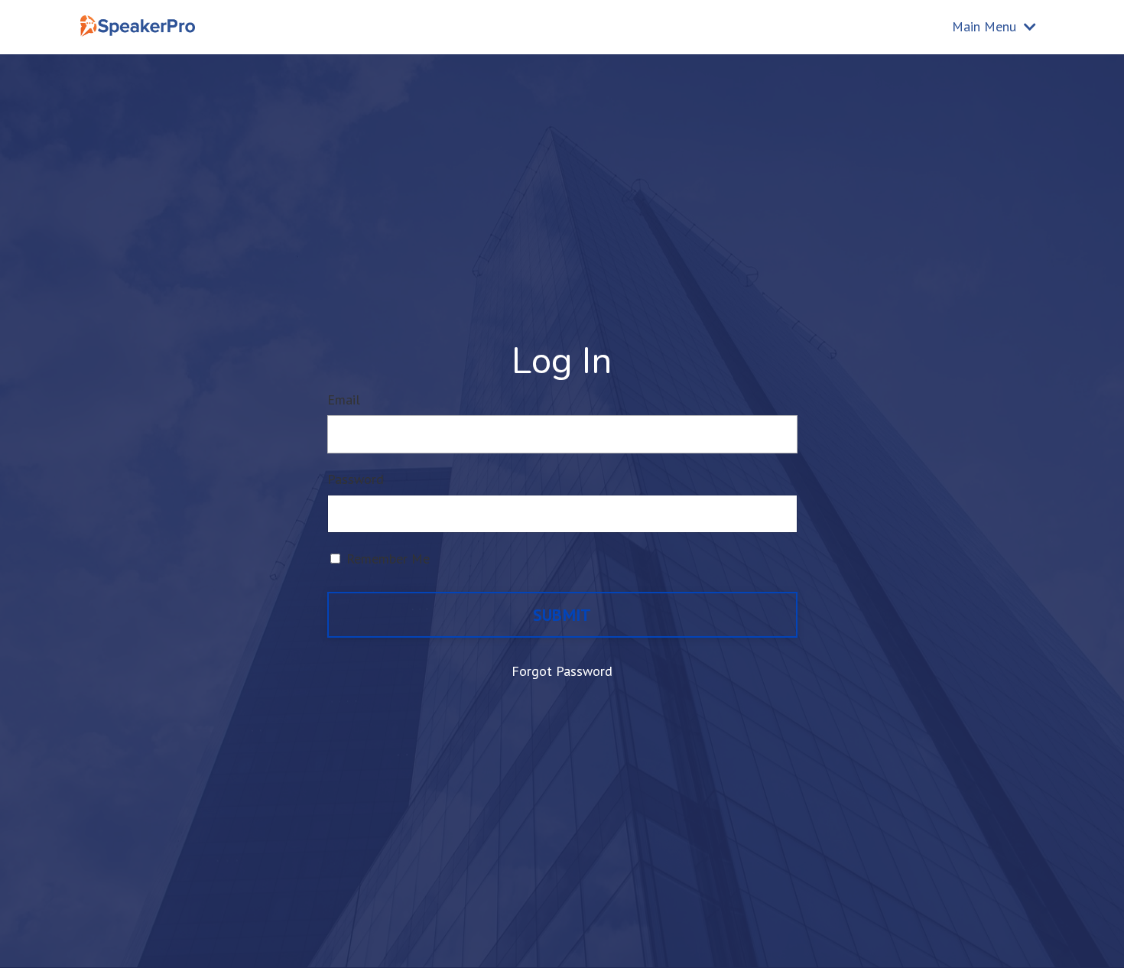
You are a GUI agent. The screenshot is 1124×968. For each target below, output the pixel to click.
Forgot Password (562, 671)
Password (355, 479)
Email (343, 399)
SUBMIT (562, 614)
